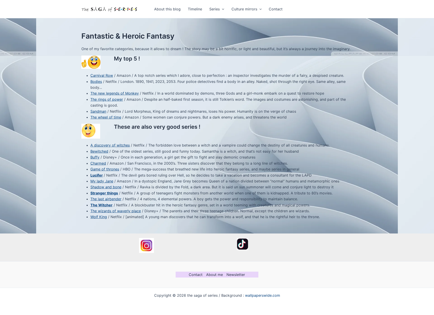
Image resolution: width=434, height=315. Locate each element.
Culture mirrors (244, 9)
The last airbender (105, 199)
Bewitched (99, 151)
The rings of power (106, 99)
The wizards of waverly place (115, 211)
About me (214, 274)
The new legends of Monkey (114, 93)
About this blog (167, 9)
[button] (222, 9)
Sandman (98, 111)
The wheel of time (105, 117)
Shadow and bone (105, 187)
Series (214, 9)
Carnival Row (101, 75)
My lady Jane (101, 181)
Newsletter (235, 274)
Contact (276, 9)
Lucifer (96, 175)
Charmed (98, 163)
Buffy (94, 157)
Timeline (195, 9)
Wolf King (98, 217)
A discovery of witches (110, 145)
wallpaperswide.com (262, 295)
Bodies (96, 81)
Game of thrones (104, 169)
